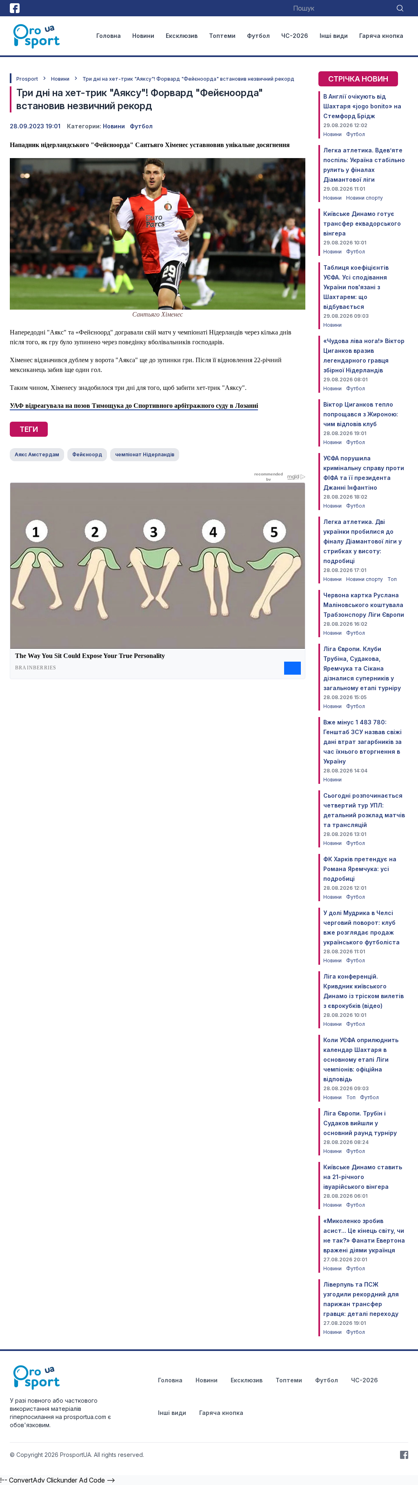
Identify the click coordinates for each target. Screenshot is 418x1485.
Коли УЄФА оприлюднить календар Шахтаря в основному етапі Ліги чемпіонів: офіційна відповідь (360, 1059)
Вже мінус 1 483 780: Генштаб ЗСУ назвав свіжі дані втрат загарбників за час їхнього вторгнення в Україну (362, 742)
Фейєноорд (87, 454)
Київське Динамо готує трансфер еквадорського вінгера (362, 223)
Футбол (258, 35)
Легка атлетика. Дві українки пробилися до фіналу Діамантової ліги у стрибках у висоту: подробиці (362, 541)
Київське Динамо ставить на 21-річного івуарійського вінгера (362, 1177)
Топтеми (222, 35)
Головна (108, 35)
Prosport (27, 79)
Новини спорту (364, 198)
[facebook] (15, 8)
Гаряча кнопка (381, 35)
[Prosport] (37, 36)
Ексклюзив (182, 35)
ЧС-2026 (294, 35)
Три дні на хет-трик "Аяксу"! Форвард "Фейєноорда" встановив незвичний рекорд (188, 79)
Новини (143, 35)
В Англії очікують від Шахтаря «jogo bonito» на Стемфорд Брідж (362, 106)
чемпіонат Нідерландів (144, 454)
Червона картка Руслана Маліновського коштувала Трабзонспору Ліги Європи (363, 605)
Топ (392, 579)
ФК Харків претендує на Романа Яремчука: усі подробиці (359, 869)
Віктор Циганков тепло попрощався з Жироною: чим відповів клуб (360, 414)
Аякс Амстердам (37, 454)
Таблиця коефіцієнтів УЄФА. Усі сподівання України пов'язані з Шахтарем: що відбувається (356, 287)
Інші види (334, 35)
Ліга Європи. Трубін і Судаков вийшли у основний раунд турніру (360, 1123)
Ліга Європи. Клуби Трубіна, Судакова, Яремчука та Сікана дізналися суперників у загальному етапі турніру (362, 668)
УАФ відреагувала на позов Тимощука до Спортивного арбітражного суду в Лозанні (134, 405)
